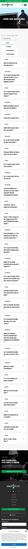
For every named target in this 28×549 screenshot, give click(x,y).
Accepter (14, 544)
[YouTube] (13, 491)
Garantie (14, 494)
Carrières (14, 497)
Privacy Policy (13, 547)
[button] (26, 531)
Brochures (14, 502)
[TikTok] (16, 491)
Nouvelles (14, 504)
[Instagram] (18, 491)
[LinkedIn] (8, 491)
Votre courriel (5, 521)
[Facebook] (11, 491)
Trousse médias (14, 499)
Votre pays (4, 527)
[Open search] (22, 5)
